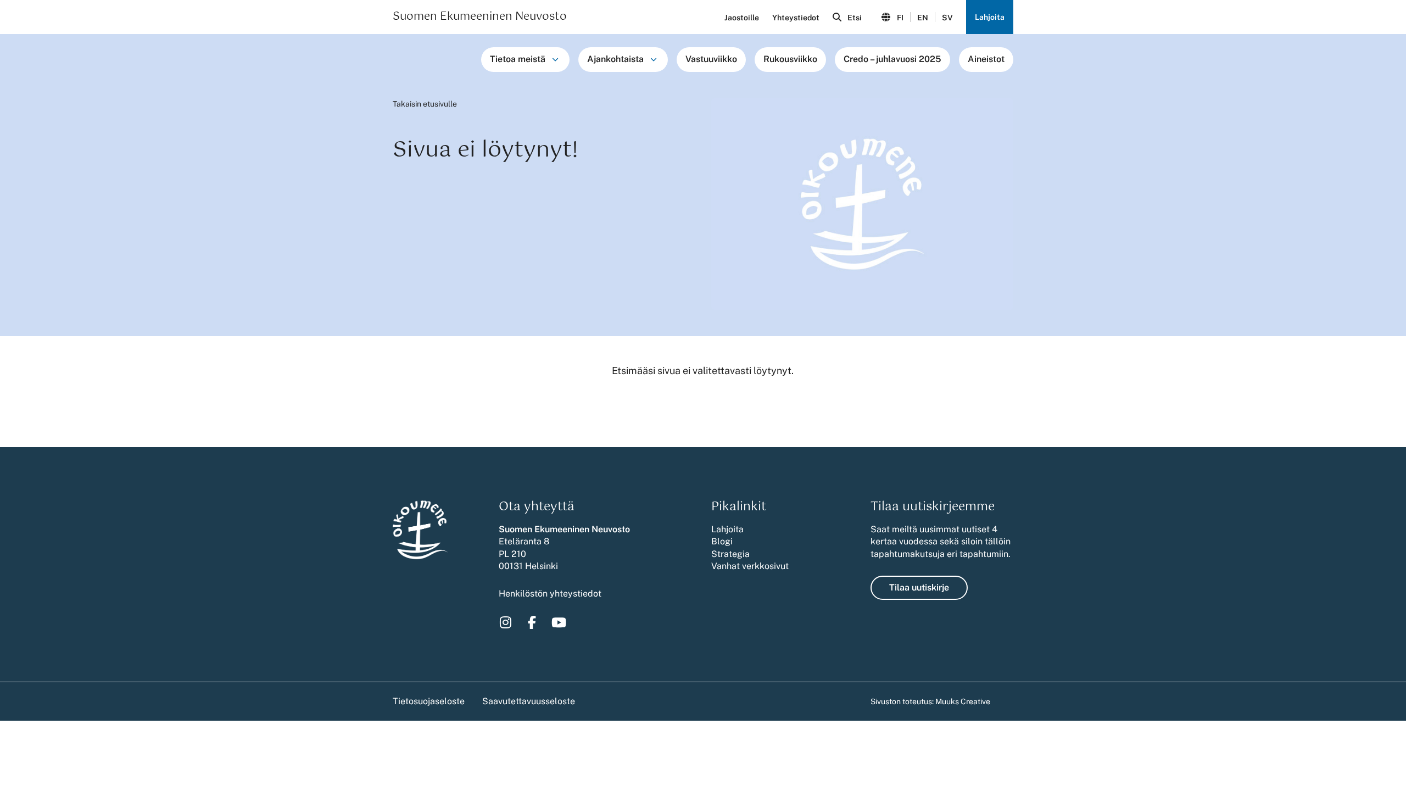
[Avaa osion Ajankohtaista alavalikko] (653, 59)
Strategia (730, 554)
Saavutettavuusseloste (528, 701)
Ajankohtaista (615, 59)
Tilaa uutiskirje (919, 587)
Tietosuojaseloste (429, 701)
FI (900, 17)
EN (922, 17)
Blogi (722, 541)
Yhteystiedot (795, 17)
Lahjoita (990, 17)
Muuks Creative (962, 701)
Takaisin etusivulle (425, 103)
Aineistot (986, 59)
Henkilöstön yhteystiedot (550, 593)
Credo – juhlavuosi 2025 (892, 59)
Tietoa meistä (517, 59)
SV (947, 17)
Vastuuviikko (711, 59)
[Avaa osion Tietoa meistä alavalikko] (555, 59)
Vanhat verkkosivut (750, 566)
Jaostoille (741, 17)
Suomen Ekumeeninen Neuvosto (480, 17)
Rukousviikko (790, 59)
